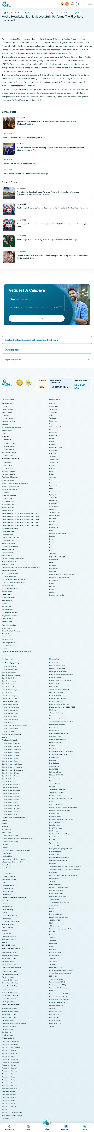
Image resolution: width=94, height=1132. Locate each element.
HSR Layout (53, 453)
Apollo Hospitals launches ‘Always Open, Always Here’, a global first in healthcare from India (52, 208)
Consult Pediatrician (9, 693)
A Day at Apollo (7, 430)
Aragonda (52, 477)
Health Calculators (55, 1011)
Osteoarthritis (54, 766)
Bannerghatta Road (55, 447)
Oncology (5, 904)
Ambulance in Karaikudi (9, 1071)
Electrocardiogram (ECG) (57, 985)
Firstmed (52, 424)
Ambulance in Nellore (9, 1097)
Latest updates (7, 628)
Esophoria (52, 863)
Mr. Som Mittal (7, 465)
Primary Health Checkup (10, 974)
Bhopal (51, 589)
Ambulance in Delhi (8, 1056)
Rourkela (52, 586)
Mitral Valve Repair (55, 828)
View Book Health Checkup (65, 1127)
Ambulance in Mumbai (9, 1089)
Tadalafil (52, 958)
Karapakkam (53, 433)
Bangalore (52, 444)
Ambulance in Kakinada (9, 1068)
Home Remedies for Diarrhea (59, 704)
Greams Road (53, 406)
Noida (51, 530)
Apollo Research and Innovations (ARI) (15, 483)
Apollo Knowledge (8, 480)
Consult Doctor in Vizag (10, 814)
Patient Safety (7, 646)
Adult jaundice (54, 878)
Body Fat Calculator (55, 1020)
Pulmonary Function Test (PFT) (59, 994)
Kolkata (51, 563)
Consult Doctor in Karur (10, 788)
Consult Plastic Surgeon (10, 704)
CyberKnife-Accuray (56, 890)
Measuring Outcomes (9, 643)
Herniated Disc (7, 856)
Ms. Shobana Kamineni (9, 452)
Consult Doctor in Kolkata (10, 755)
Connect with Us (7, 619)
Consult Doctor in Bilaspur (10, 773)
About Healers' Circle (9, 625)
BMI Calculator (54, 1014)
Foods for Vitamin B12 (56, 695)
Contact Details (7, 591)
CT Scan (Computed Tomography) (60, 973)
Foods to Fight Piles (56, 701)
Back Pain (5, 826)
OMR (51, 415)
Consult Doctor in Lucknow (11, 791)
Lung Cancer (6, 868)
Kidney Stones (7, 865)
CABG (51, 801)
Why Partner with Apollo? (10, 616)
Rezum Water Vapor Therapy (59, 917)
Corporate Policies (8, 534)
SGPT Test (52, 991)
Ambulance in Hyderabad (10, 1062)
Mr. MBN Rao (6, 462)
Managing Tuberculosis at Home (60, 680)
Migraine (5, 871)
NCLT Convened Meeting (10, 573)
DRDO (51, 489)
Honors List (6, 492)
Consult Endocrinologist (10, 719)
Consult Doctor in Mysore (10, 796)
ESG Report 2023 (8, 507)
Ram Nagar (53, 518)
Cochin (51, 441)
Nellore (51, 474)
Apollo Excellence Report (10, 486)
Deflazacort (53, 943)
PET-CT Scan (53, 976)
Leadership (5, 415)
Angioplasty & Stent (56, 792)
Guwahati (52, 571)
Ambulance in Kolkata (9, 1080)
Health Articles (54, 663)
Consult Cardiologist (9, 666)
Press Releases (7, 600)
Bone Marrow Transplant (57, 725)
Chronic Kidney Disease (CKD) (59, 734)
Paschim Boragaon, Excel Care (59, 577)
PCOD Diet (53, 710)
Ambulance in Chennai (9, 1053)
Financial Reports (8, 553)
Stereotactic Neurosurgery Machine (61, 929)
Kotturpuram (53, 421)
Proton (51, 439)
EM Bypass (52, 565)
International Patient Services (12, 1115)
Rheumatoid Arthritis (9, 879)
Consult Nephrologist (9, 681)
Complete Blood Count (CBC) (59, 1000)
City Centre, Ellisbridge (57, 557)
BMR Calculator (54, 1017)
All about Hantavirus (56, 713)
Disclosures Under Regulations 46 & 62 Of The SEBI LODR (21, 567)
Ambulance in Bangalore (10, 1044)
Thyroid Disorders (8, 886)
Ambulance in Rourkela (9, 1106)
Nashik (51, 551)
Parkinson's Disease (8, 877)
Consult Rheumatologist (10, 710)
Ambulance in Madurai (9, 1086)
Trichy (51, 480)
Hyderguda (53, 495)
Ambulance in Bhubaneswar (11, 1047)
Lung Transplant (54, 825)
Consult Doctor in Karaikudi (11, 785)
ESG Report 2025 (8, 502)
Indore (51, 539)
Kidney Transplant (55, 816)
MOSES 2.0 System (55, 914)
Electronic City (54, 450)
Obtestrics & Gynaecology (10, 921)
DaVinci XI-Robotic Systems (58, 887)
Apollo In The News (15, 13)
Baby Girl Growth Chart (57, 666)
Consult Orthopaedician (10, 669)
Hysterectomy (54, 813)
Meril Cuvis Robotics (56, 893)
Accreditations (7, 634)
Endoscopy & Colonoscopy (58, 988)
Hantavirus (53, 748)
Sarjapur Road (54, 462)
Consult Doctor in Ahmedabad (12, 767)
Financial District (54, 492)
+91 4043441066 (59, 386)
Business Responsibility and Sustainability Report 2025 (20, 522)
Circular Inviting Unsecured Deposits (14, 579)
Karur (51, 471)
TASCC (4, 649)
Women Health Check (9, 993)
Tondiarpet (53, 418)
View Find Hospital (28, 1127)
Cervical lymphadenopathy (58, 860)
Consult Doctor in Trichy (10, 811)
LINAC (51, 908)
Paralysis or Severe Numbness (59, 857)
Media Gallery (6, 606)
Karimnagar (53, 501)
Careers (4, 433)
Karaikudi (52, 483)
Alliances (5, 424)
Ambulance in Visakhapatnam (12, 1112)
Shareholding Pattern (9, 570)
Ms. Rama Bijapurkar (8, 474)
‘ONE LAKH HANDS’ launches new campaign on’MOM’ (24, 138)
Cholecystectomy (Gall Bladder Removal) (63, 807)
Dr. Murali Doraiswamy (9, 471)
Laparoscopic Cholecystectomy (59, 810)
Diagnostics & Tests (56, 967)
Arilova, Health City (55, 515)
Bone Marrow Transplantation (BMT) (61, 798)
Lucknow (52, 536)
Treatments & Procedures (57, 790)
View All (4, 737)
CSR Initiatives (7, 499)
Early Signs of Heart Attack (58, 672)
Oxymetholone (54, 955)
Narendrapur (53, 568)
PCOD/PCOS (6, 874)
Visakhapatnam (54, 512)
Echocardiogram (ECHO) (57, 982)
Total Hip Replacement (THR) (59, 834)
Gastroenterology (8, 910)
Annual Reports (7, 556)
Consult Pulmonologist (9, 690)
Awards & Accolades (8, 421)
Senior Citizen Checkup (10, 964)
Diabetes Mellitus (55, 742)
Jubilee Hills (53, 498)
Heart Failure (6, 853)
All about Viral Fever (56, 692)
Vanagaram (53, 409)
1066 (72, 5)
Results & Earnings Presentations (13, 559)
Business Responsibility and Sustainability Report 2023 (20, 513)
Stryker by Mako (54, 899)
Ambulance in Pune (8, 1103)
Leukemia (52, 760)
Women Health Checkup (10, 955)
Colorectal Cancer (55, 736)
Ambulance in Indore (9, 1065)
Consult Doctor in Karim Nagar (12, 764)
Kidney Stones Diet (55, 677)
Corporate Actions (8, 540)
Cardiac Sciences (7, 901)
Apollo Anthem (7, 413)
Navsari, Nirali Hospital (56, 595)
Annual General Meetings (10, 537)
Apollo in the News (8, 597)
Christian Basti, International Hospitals (62, 574)
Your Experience (7, 1035)
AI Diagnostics (54, 926)
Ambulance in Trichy (8, 1109)
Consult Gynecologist (9, 696)
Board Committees (8, 532)
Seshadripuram (54, 459)
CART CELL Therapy (56, 804)
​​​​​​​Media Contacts (7, 609)
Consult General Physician (11, 687)
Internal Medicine (8, 924)
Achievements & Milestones (11, 427)
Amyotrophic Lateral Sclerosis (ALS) (61, 722)
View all (51, 716)
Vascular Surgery (7, 927)
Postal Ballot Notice (8, 543)
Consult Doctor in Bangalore (11, 749)
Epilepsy (5, 847)
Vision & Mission (7, 409)
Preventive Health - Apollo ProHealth (14, 1023)
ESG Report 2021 (7, 510)
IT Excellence (6, 637)
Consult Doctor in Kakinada (11, 782)
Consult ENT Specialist (9, 699)
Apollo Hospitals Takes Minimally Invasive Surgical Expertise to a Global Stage (47, 240)
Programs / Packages (9, 1026)
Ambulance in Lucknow (9, 1083)
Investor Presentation (9, 561)
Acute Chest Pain (55, 846)
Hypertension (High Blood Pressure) (14, 859)
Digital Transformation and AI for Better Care (17, 652)
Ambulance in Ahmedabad (10, 1041)
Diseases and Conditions (57, 719)
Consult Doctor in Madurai (10, 793)
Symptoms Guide (55, 843)
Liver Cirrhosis (54, 763)
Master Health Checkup (10, 958)
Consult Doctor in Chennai (11, 743)
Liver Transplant (54, 822)
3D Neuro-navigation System (59, 902)
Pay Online (5, 1118)
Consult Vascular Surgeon (10, 702)
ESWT (51, 923)
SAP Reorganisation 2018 (10, 588)
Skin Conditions (54, 778)
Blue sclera (53, 872)
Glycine (51, 946)
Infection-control (7, 640)
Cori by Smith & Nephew (57, 896)
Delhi (51, 524)
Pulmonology (6, 918)
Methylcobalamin (55, 952)
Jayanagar (52, 456)
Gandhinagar (53, 559)
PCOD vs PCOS (54, 683)
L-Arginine (52, 949)
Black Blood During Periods (58, 698)
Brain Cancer (53, 728)
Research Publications (9, 489)
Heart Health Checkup (9, 952)
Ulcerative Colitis (7, 891)
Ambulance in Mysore (9, 1092)
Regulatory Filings (8, 564)
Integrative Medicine (9, 939)
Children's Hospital (55, 427)
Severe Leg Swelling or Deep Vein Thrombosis (64, 869)
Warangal (52, 509)
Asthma (4, 823)
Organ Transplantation (9, 915)
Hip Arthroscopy (54, 831)
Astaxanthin (53, 941)
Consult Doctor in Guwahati (11, 776)
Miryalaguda (53, 503)
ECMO (51, 911)
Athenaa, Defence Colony (57, 533)
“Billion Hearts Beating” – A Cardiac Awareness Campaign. (25, 174)
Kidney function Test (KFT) (58, 1003)
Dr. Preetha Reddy (8, 446)
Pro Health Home (7, 1029)
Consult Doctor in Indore (10, 779)
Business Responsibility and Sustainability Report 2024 (20, 519)
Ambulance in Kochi (8, 1077)
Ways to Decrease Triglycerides (59, 689)
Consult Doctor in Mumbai (10, 752)
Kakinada (52, 521)
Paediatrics (5, 930)
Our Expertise (6, 1032)
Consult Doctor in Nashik (10, 799)
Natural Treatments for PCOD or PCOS (62, 707)
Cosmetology (6, 933)
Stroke (4, 883)
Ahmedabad (53, 554)
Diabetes (5, 844)
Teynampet (53, 412)
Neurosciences (7, 907)
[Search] (67, 4)
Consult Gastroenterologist (11, 675)
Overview (5, 407)
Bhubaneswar (53, 580)
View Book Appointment (9, 1127)
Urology (4, 912)
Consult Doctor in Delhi (10, 758)
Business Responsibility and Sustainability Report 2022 (20, 516)
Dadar (51, 545)
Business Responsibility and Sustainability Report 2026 (20, 525)
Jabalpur (52, 592)
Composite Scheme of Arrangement (14, 582)
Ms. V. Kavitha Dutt (8, 468)
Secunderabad (54, 506)
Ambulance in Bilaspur (9, 1050)
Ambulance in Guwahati (10, 1059)
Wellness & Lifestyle (56, 1005)
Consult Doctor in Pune (10, 761)
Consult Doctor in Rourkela (11, 808)
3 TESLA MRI (53, 905)
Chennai (52, 403)
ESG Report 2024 (8, 504)
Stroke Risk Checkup (9, 999)
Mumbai (52, 542)
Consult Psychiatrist (9, 731)
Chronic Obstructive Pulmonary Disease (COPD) (18, 838)
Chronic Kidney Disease (10, 835)
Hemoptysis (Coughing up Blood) (60, 849)
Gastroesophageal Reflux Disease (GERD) (16, 850)
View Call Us (84, 1127)
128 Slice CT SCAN (55, 920)
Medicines (52, 935)
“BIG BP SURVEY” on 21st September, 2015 (19, 164)
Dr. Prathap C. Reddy (9, 443)
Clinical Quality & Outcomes (11, 631)
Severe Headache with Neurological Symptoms (65, 866)
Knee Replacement (55, 795)
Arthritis (4, 821)
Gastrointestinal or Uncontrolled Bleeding (63, 875)
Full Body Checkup (8, 961)
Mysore (51, 465)
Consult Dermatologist (9, 716)
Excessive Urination (55, 852)
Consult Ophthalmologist (10, 707)
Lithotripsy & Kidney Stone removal (61, 819)
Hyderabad (53, 486)
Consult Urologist (8, 684)
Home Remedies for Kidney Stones (61, 674)
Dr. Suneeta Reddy (8, 449)
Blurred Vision (6, 829)
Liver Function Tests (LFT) (58, 997)
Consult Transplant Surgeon (11, 734)
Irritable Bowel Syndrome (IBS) (12, 862)
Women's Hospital (55, 430)
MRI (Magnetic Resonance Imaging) (61, 970)
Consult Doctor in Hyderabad (11, 746)
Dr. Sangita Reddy (8, 455)
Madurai (52, 468)
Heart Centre (53, 436)
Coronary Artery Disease (10, 841)
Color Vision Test (55, 1023)
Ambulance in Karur (8, 1074)
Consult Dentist (7, 722)
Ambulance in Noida (8, 1100)
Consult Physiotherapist (10, 728)
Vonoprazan (53, 961)
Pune (51, 548)
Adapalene (52, 938)
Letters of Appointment (10, 546)
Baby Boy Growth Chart (57, 669)
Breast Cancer (6, 832)
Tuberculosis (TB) (7, 888)
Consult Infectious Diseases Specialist (15, 725)
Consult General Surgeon (10, 713)
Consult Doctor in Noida (10, 802)
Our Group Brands (8, 418)
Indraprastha (53, 527)
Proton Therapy (54, 837)
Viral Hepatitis (7, 894)
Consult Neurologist (9, 672)
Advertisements (7, 585)
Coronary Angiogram (56, 979)
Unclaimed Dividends (9, 576)
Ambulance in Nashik (9, 1094)
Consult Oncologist (8, 678)
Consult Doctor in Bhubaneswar (12, 770)
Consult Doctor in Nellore (10, 805)
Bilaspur (52, 583)
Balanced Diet (54, 686)
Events (4, 603)
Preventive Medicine (9, 936)
